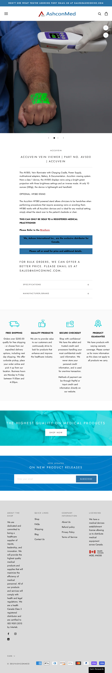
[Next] (63, 138)
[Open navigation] (6, 13)
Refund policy (68, 527)
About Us (66, 522)
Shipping (39, 529)
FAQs (37, 524)
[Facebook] (8, 633)
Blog (37, 534)
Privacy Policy (68, 532)
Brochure (45, 230)
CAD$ (9, 656)
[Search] (99, 13)
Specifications (32, 284)
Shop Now (56, 432)
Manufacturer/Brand (36, 293)
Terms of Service (69, 537)
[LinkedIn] (8, 639)
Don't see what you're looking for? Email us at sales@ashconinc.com (56, 3)
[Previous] (48, 138)
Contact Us (39, 539)
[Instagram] (15, 633)
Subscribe (86, 479)
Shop (37, 519)
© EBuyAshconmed (18, 663)
